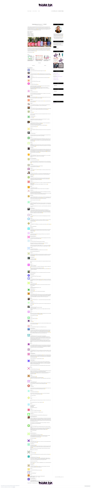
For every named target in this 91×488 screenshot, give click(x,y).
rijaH (53, 73)
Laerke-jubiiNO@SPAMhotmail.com (34, 287)
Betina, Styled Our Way (33, 236)
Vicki (30, 222)
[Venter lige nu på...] (60, 65)
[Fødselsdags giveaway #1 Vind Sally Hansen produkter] (31, 57)
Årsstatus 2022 (56, 79)
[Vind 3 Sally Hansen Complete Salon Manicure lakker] (47, 57)
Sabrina (31, 305)
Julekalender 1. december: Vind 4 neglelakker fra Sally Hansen (39, 60)
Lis (30, 201)
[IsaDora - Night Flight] (55, 65)
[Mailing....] (60, 60)
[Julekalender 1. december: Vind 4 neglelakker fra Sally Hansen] (39, 57)
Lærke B (31, 282)
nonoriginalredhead (32, 353)
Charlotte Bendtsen (32, 328)
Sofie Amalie (31, 147)
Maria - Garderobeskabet (33, 158)
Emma (31, 186)
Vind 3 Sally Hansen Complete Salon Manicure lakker (47, 60)
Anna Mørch (31, 176)
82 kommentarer (41, 25)
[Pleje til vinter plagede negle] (60, 55)
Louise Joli (31, 164)
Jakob (54, 79)
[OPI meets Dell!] (55, 55)
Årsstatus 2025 (56, 73)
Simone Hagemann (32, 208)
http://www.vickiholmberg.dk (33, 226)
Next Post (45, 65)
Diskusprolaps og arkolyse (59, 76)
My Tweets (54, 103)
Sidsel (31, 214)
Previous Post (33, 65)
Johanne (31, 247)
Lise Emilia (31, 232)
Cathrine (31, 95)
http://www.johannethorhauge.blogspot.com (35, 251)
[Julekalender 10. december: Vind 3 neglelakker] (55, 60)
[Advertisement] (45, 17)
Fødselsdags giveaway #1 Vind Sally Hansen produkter (31, 60)
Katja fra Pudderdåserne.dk (33, 416)
